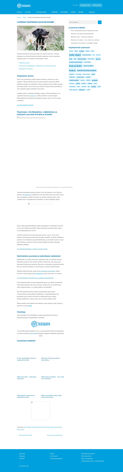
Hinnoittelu (64, 12)
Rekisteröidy (97, 5)
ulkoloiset (82, 90)
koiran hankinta (87, 62)
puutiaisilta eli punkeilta (48, 271)
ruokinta (90, 83)
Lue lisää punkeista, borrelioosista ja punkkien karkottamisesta (35, 278)
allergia (76, 51)
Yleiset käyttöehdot (87, 458)
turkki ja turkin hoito (73, 89)
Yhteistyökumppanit (56, 458)
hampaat (87, 51)
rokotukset (83, 83)
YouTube (22, 458)
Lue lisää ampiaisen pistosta (25, 105)
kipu (75, 59)
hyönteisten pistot (37, 427)
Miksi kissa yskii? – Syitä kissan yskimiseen (26, 377)
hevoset (92, 51)
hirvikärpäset (26, 195)
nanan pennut (74, 80)
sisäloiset (95, 83)
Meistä (80, 12)
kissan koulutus (91, 58)
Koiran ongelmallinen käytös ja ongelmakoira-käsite (26, 359)
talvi (89, 86)
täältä (30, 305)
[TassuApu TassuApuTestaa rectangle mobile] (40, 204)
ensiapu (81, 51)
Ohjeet (73, 12)
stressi (78, 86)
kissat (55, 427)
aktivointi (71, 51)
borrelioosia (39, 273)
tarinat (93, 86)
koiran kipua (33, 333)
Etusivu (19, 12)
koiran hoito (75, 65)
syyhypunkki (83, 86)
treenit (99, 86)
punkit (78, 83)
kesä (44, 427)
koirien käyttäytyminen (86, 70)
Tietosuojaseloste (86, 456)
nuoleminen (82, 80)
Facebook (22, 453)
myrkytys (88, 77)
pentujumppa (71, 83)
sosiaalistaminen (72, 86)
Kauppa (92, 12)
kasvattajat (98, 54)
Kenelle (27, 12)
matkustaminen (80, 77)
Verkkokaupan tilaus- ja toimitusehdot (92, 461)
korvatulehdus (78, 74)
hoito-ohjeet (27, 427)
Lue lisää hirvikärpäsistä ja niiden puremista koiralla (32, 249)
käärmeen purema (86, 74)
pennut (94, 80)
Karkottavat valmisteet (26, 69)
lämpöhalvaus (72, 77)
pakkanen (88, 80)
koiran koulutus (88, 66)
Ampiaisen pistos (24, 63)
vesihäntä (88, 89)
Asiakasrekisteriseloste (88, 453)
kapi (93, 54)
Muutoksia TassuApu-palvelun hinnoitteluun (50, 359)
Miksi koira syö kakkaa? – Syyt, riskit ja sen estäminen (52, 377)
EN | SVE (75, 5)
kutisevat (33, 95)
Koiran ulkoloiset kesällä (25, 435)
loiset (93, 74)
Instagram (22, 456)
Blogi (24, 17)
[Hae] (100, 22)
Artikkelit (55, 12)
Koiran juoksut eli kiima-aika (54, 435)
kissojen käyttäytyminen (75, 62)
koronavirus (71, 74)
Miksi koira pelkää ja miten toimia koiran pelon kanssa (51, 396)
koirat (22, 429)
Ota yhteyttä (54, 456)
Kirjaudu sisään (85, 5)
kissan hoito (49, 427)
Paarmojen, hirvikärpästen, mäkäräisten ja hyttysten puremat (37, 66)
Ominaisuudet (41, 12)
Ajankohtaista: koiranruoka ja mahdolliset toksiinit (26, 396)
